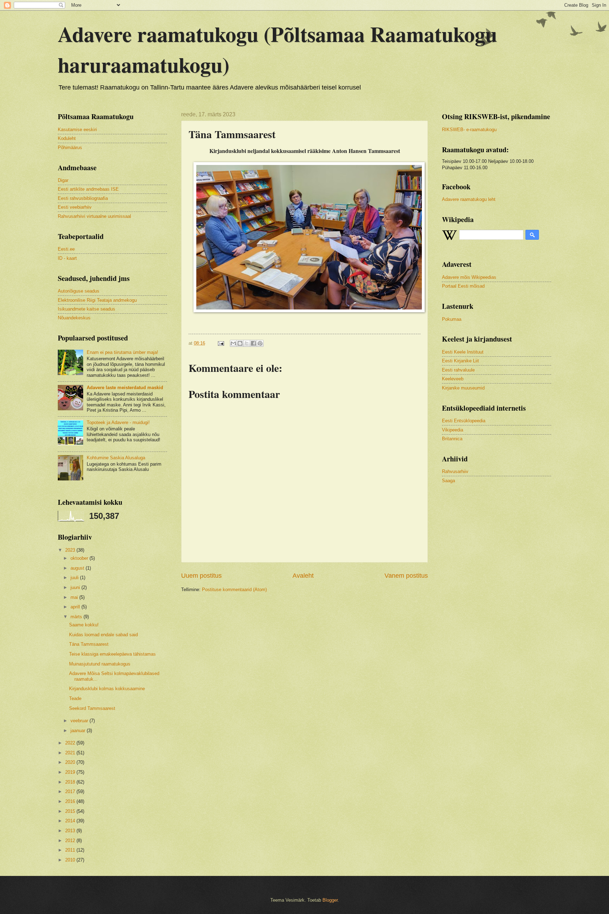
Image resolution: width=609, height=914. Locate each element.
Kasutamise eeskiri (77, 129)
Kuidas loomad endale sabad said (103, 634)
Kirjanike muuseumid (463, 388)
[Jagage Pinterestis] (260, 343)
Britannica (452, 438)
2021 (70, 752)
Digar (63, 180)
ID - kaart (67, 258)
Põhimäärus (70, 147)
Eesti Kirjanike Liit (460, 360)
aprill (75, 606)
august (78, 568)
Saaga (448, 480)
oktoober (80, 558)
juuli (75, 577)
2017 (70, 791)
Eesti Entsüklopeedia (463, 420)
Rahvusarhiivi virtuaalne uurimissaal (94, 216)
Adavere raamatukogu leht (469, 199)
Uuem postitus (201, 575)
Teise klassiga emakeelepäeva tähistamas (112, 654)
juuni (75, 587)
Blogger (330, 900)
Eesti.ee (66, 249)
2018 (70, 782)
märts (77, 616)
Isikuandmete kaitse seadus (86, 309)
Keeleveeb (452, 378)
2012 (70, 840)
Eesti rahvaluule (458, 370)
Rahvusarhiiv (455, 471)
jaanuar (78, 730)
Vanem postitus (406, 575)
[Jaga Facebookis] (253, 343)
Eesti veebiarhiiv (75, 207)
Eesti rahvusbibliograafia (83, 198)
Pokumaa (451, 319)
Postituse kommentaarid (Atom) (234, 589)
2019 (70, 772)
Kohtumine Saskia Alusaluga (116, 457)
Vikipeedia (452, 430)
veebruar (80, 720)
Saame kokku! (84, 624)
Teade (75, 698)
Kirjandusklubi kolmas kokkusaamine (107, 688)
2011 (70, 850)
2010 (70, 860)
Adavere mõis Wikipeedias (469, 277)
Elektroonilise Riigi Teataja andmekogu (97, 300)
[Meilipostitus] (221, 343)
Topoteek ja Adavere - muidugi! (118, 422)
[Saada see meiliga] (233, 343)
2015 (70, 811)
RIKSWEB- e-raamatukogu (469, 129)
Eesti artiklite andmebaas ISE (88, 189)
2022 (70, 743)
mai (74, 597)
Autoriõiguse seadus (78, 291)
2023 (70, 550)
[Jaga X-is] (246, 343)
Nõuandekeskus (74, 317)
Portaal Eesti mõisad (463, 286)
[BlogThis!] (240, 343)
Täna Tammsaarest (89, 644)
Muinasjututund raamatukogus (99, 664)
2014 (70, 820)
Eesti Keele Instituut (463, 352)
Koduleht (67, 138)
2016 (70, 801)
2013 (70, 830)
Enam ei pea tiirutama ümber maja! (122, 352)
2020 (70, 762)
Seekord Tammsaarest (92, 708)
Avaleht (303, 575)
